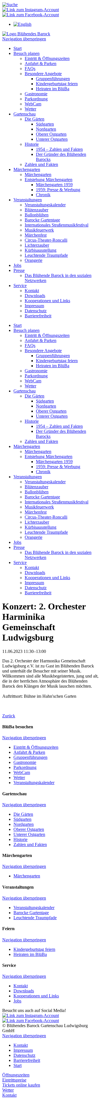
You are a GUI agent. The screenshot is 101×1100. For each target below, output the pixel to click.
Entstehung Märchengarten (48, 179)
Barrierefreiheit (38, 315)
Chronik (43, 194)
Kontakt (32, 290)
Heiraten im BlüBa (52, 88)
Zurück (8, 715)
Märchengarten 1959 (54, 184)
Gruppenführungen (53, 78)
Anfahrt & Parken (40, 63)
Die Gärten (34, 119)
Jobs (17, 265)
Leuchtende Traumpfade (46, 255)
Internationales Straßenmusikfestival (56, 225)
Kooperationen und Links (47, 300)
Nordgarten (46, 129)
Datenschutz (36, 310)
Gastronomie (36, 93)
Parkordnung (36, 98)
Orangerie (33, 260)
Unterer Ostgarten (52, 139)
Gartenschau (24, 114)
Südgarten (45, 124)
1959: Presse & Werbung (58, 189)
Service (20, 285)
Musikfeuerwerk (39, 230)
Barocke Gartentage (42, 220)
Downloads (35, 295)
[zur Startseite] (26, 33)
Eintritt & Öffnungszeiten (47, 58)
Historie (32, 144)
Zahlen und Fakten (41, 164)
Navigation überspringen (24, 38)
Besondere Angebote (43, 73)
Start (17, 48)
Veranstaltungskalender (45, 204)
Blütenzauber (36, 209)
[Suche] (10, 4)
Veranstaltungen (27, 199)
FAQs (30, 68)
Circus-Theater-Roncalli (46, 240)
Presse (19, 270)
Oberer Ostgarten (51, 134)
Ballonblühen (37, 214)
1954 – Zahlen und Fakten (59, 149)
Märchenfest (36, 235)
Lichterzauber (37, 245)
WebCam (33, 103)
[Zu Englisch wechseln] (22, 24)
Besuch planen (26, 53)
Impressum (34, 305)
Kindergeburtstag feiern (57, 83)
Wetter (30, 109)
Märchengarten (26, 169)
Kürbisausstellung (40, 250)
